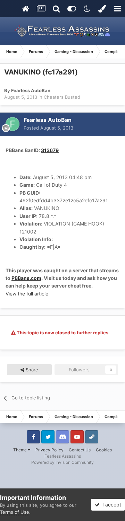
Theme (20, 449)
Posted (48, 128)
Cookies (104, 449)
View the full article (27, 294)
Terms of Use (14, 512)
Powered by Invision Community (62, 462)
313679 (50, 150)
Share (31, 369)
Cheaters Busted (62, 97)
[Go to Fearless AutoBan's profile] (12, 124)
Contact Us (80, 449)
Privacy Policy (49, 449)
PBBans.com (26, 278)
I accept (110, 504)
